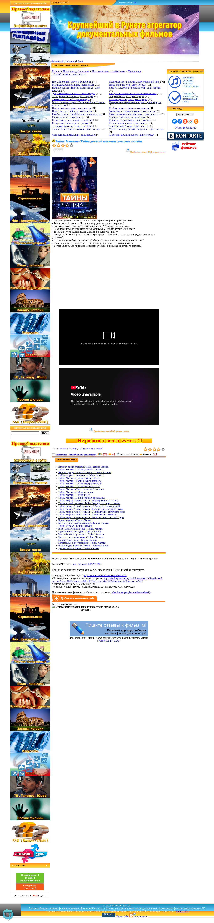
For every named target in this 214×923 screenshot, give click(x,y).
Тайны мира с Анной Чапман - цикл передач (76, 129)
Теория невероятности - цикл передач (72, 126)
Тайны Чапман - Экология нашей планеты (81, 489)
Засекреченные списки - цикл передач (72, 96)
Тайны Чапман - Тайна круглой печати (79, 478)
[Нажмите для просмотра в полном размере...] (74, 218)
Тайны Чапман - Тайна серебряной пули (80, 483)
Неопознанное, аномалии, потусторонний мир (134, 81)
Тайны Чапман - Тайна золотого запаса (79, 486)
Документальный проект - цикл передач (73, 93)
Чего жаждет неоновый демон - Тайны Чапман (83, 545)
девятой (98, 448)
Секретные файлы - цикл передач (70, 123)
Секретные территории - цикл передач (129, 120)
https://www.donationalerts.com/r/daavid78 (105, 575)
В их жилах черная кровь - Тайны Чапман (80, 528)
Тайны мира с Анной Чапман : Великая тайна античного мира (91, 511)
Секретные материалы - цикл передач (72, 120)
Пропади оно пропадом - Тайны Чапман (80, 531)
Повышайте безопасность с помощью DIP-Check (190, 97)
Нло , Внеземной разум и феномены (71, 81)
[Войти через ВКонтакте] (174, 121)
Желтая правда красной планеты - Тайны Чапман (84, 472)
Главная (56, 61)
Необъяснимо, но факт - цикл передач (129, 108)
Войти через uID (185, 115)
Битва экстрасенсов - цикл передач (127, 84)
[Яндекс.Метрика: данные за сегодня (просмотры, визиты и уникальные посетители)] (140, 915)
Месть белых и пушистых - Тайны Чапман (81, 534)
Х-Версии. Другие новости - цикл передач (131, 134)
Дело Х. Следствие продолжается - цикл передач (135, 87)
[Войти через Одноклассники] (196, 121)
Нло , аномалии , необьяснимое (109, 71)
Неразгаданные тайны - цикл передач (72, 111)
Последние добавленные (76, 71)
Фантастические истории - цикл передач (74, 134)
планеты (63, 448)
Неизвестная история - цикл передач (71, 108)
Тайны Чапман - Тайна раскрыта (75, 492)
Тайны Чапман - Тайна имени (74, 495)
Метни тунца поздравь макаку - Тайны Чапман (83, 523)
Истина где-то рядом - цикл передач (128, 99)
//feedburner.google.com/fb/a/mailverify (131, 592)
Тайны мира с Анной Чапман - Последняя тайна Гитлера (88, 500)
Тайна (81, 448)
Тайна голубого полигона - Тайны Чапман (81, 475)
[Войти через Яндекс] (185, 121)
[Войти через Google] (190, 121)
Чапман (73, 448)
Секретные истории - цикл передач (127, 117)
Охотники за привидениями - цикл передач (132, 111)
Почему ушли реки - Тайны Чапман (77, 540)
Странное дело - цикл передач (68, 117)
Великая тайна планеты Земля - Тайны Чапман (83, 466)
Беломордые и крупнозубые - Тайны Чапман (82, 542)
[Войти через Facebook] (179, 121)
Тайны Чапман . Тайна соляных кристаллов (81, 497)
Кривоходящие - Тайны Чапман (75, 520)
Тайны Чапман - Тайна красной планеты (80, 469)
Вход (80, 61)
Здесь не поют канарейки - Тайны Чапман (80, 537)
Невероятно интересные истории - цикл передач (135, 102)
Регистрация (69, 61)
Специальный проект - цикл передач (128, 123)
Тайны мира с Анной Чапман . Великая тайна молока (87, 514)
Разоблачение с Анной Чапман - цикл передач (76, 114)
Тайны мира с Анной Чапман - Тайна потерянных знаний (89, 506)
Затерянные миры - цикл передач (126, 96)
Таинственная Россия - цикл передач (128, 126)
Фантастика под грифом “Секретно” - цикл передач (136, 129)
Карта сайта (182, 911)
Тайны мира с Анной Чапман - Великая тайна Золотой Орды (91, 517)
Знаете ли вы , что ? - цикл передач (71, 99)
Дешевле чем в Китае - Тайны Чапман (78, 548)
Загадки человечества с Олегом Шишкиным (132, 93)
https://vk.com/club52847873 (87, 564)
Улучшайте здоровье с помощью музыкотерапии (191, 81)
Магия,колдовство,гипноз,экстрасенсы (73, 84)
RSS (135, 2)
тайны (89, 448)
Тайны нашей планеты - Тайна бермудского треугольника (89, 503)
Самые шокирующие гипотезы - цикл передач (133, 114)
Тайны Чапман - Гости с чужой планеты (79, 480)
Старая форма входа (185, 127)
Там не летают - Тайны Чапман (75, 526)
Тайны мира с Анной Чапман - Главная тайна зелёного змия (90, 509)
